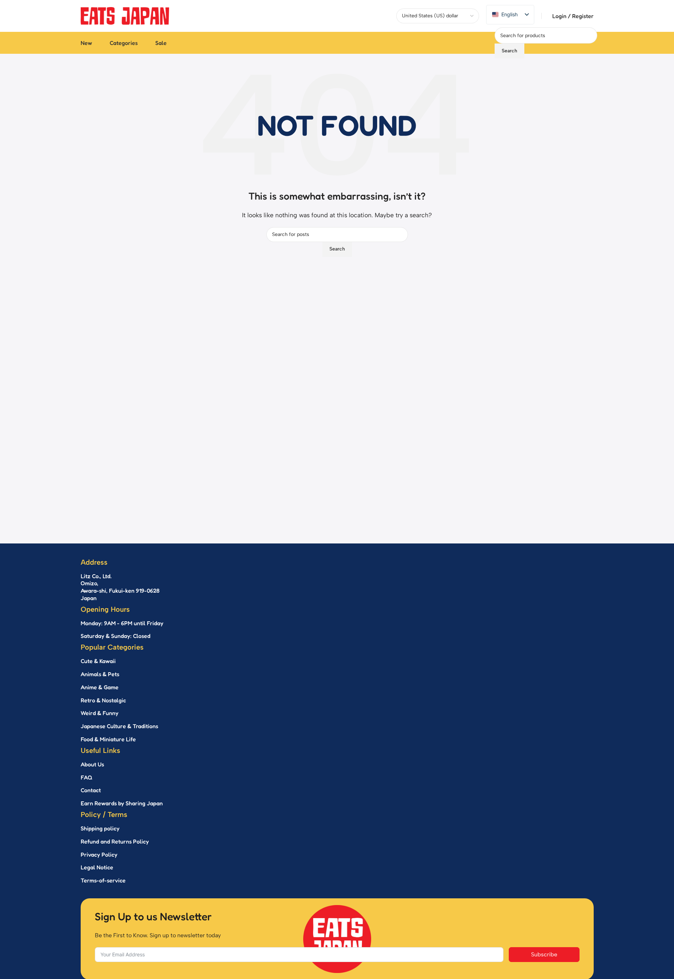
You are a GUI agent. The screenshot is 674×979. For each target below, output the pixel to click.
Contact (91, 790)
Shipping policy (100, 828)
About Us (92, 764)
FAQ (86, 777)
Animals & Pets (100, 674)
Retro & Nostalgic (103, 700)
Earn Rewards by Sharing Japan (122, 803)
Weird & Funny (100, 712)
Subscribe (544, 954)
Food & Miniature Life (108, 739)
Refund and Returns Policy (115, 841)
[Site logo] (125, 15)
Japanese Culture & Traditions (119, 726)
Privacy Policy (99, 854)
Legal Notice (97, 867)
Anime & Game (100, 687)
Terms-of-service (103, 880)
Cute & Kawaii (98, 660)
